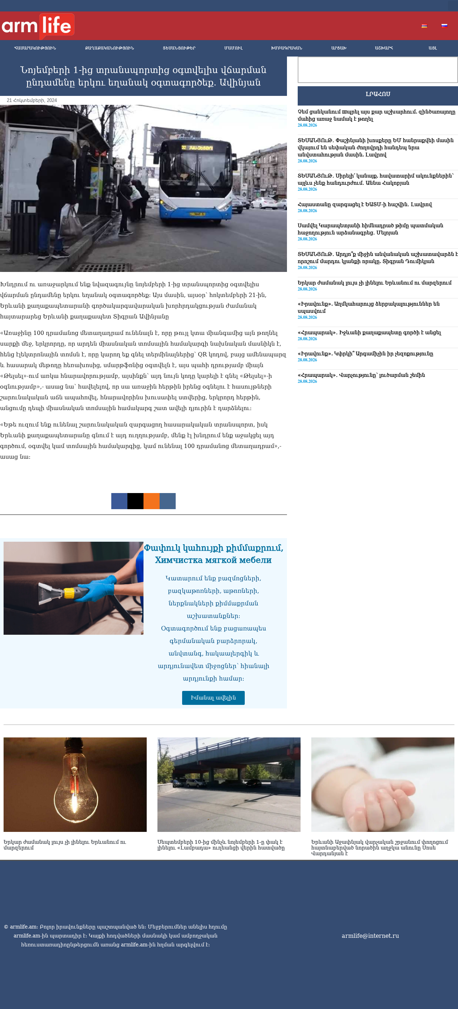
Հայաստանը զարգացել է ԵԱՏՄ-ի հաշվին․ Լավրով (365, 204)
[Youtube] (406, 5)
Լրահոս (378, 94)
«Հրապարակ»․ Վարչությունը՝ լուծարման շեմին (361, 375)
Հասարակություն (35, 48)
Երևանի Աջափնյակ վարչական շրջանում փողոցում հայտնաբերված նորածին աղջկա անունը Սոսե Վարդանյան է (379, 847)
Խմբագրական (286, 48)
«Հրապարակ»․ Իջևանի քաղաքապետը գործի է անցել (369, 332)
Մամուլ (233, 48)
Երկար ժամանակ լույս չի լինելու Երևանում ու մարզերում (375, 283)
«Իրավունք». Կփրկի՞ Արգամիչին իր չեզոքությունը (365, 353)
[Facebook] (383, 5)
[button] (453, 6)
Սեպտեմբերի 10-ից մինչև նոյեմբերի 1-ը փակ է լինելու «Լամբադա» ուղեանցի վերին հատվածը (221, 844)
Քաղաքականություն (109, 48)
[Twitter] (395, 5)
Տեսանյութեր (179, 48)
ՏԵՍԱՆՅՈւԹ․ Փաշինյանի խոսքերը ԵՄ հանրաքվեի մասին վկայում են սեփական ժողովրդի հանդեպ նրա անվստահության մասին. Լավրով (376, 147)
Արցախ (338, 48)
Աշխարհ (384, 48)
